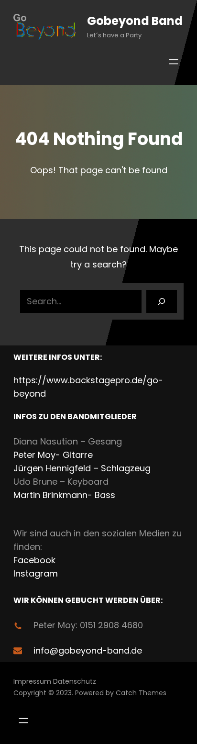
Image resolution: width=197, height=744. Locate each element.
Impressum (32, 681)
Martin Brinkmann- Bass (64, 495)
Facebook (34, 560)
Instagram (35, 573)
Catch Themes (141, 693)
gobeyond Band (135, 21)
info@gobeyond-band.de (87, 650)
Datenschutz (74, 681)
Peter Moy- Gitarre (53, 455)
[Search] (161, 301)
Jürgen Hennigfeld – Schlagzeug (82, 468)
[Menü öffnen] (174, 62)
